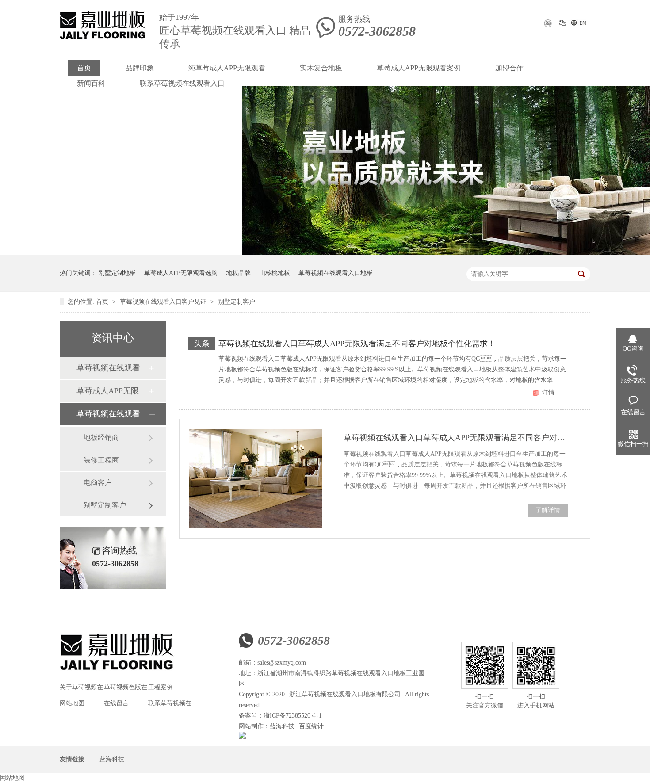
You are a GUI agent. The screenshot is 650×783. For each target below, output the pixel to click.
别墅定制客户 (236, 301)
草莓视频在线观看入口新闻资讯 (112, 367)
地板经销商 (101, 437)
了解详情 (547, 510)
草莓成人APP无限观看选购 (181, 273)
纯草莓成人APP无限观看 (226, 68)
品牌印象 (140, 68)
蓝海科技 (282, 726)
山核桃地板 (274, 273)
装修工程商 (101, 460)
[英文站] (578, 24)
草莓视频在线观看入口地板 (335, 273)
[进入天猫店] (547, 26)
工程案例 (160, 687)
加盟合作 (509, 68)
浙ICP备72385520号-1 (293, 715)
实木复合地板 (321, 68)
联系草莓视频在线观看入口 (182, 83)
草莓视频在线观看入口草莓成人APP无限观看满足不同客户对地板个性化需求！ (456, 437)
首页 (84, 68)
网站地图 (72, 703)
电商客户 (98, 482)
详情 (548, 392)
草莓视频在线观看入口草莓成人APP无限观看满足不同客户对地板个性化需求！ (357, 343)
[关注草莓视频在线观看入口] (562, 24)
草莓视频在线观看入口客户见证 (164, 301)
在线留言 (116, 703)
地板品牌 (238, 273)
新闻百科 (91, 83)
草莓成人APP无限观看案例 (419, 68)
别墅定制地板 (117, 273)
